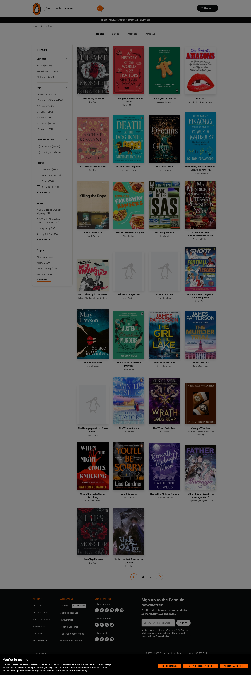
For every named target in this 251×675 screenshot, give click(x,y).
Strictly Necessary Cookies (201, 666)
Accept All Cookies (234, 666)
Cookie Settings (169, 666)
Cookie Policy (80, 670)
